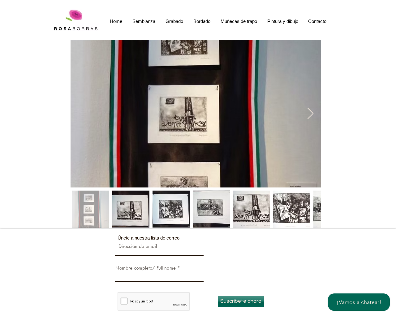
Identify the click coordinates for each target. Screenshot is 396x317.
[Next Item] (310, 114)
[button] (175, 21)
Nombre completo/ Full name (145, 268)
